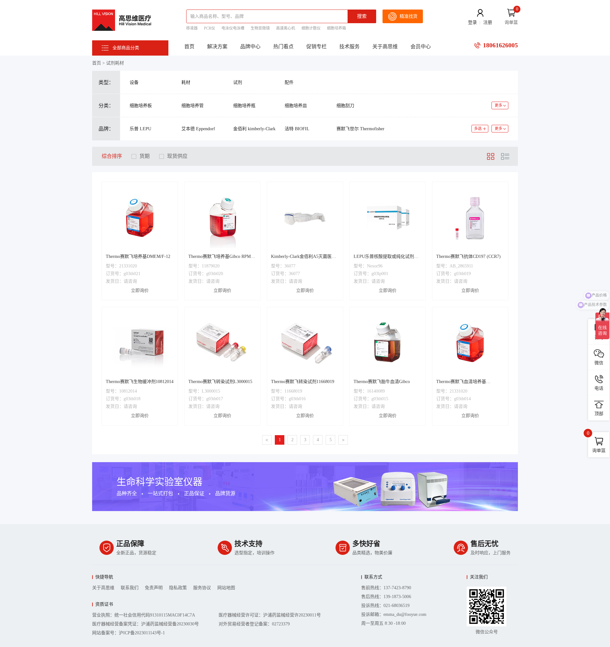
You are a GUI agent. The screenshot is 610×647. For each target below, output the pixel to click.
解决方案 (217, 46)
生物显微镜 (260, 28)
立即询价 (140, 290)
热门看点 (283, 46)
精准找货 (408, 16)
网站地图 (226, 587)
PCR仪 (209, 28)
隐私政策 (178, 587)
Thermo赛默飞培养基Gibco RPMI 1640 (220, 257)
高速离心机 (285, 28)
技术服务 (349, 46)
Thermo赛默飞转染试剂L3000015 (220, 381)
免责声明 (154, 587)
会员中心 (420, 46)
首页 (189, 46)
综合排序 (112, 156)
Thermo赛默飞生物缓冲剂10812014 (139, 381)
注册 (487, 22)
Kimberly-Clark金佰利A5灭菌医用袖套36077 (303, 257)
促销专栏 (316, 46)
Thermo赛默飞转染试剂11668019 (302, 381)
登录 (472, 22)
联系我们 (130, 587)
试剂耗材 (115, 63)
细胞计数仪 (311, 28)
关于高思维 (385, 46)
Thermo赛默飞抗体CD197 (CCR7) (468, 256)
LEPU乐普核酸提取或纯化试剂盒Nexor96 (386, 257)
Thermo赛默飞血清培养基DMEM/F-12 (461, 382)
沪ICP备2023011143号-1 (142, 632)
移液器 (192, 28)
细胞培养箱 (336, 28)
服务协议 (202, 587)
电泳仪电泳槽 (232, 28)
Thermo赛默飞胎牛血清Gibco (382, 381)
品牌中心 (250, 46)
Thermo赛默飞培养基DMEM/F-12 (138, 256)
